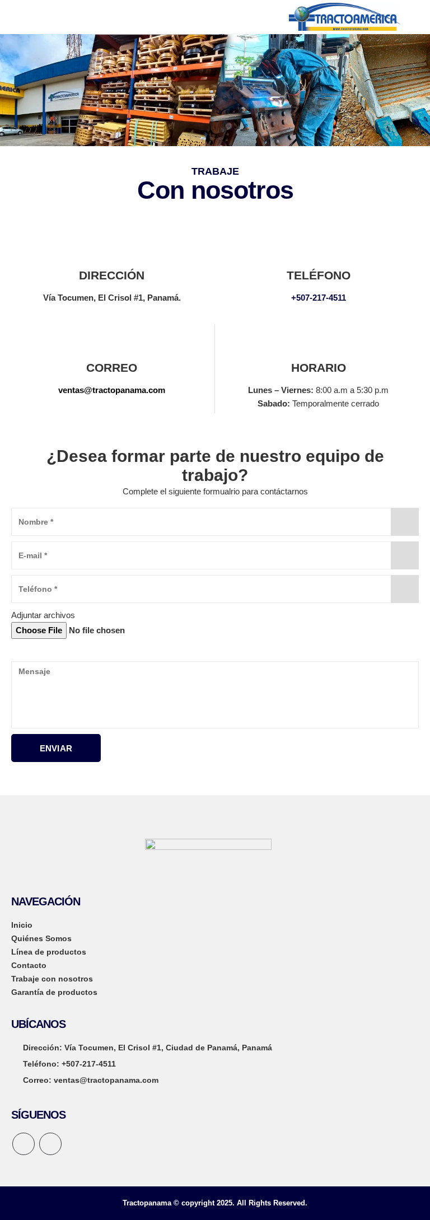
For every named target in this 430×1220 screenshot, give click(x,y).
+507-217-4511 (318, 297)
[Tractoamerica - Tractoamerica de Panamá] (345, 16)
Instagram (50, 1144)
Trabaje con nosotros (52, 978)
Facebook (23, 1144)
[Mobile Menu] (19, 16)
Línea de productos (48, 951)
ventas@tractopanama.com (111, 390)
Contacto (28, 965)
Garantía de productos (54, 992)
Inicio (21, 924)
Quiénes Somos (41, 938)
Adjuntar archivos (43, 615)
